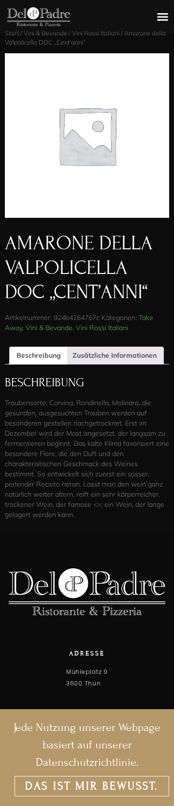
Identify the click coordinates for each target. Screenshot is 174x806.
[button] (163, 17)
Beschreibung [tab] (38, 355)
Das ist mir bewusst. (92, 785)
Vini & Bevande (49, 327)
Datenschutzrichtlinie (86, 762)
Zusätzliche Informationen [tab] (114, 355)
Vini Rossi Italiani (102, 327)
